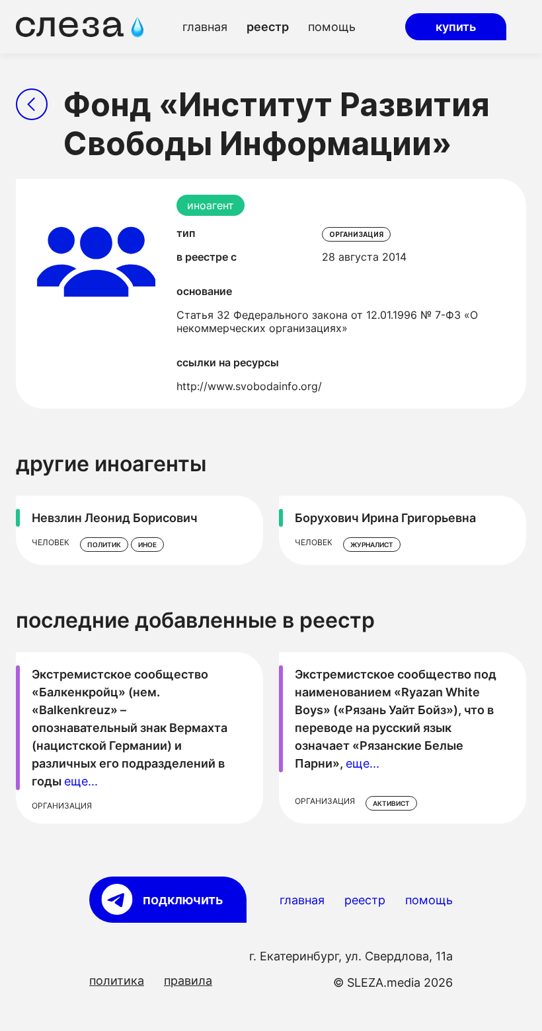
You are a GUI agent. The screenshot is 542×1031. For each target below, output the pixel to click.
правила (188, 980)
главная (204, 27)
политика (116, 980)
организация (356, 234)
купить (456, 27)
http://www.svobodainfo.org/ (249, 386)
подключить (183, 900)
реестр (268, 27)
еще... (81, 781)
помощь (332, 27)
